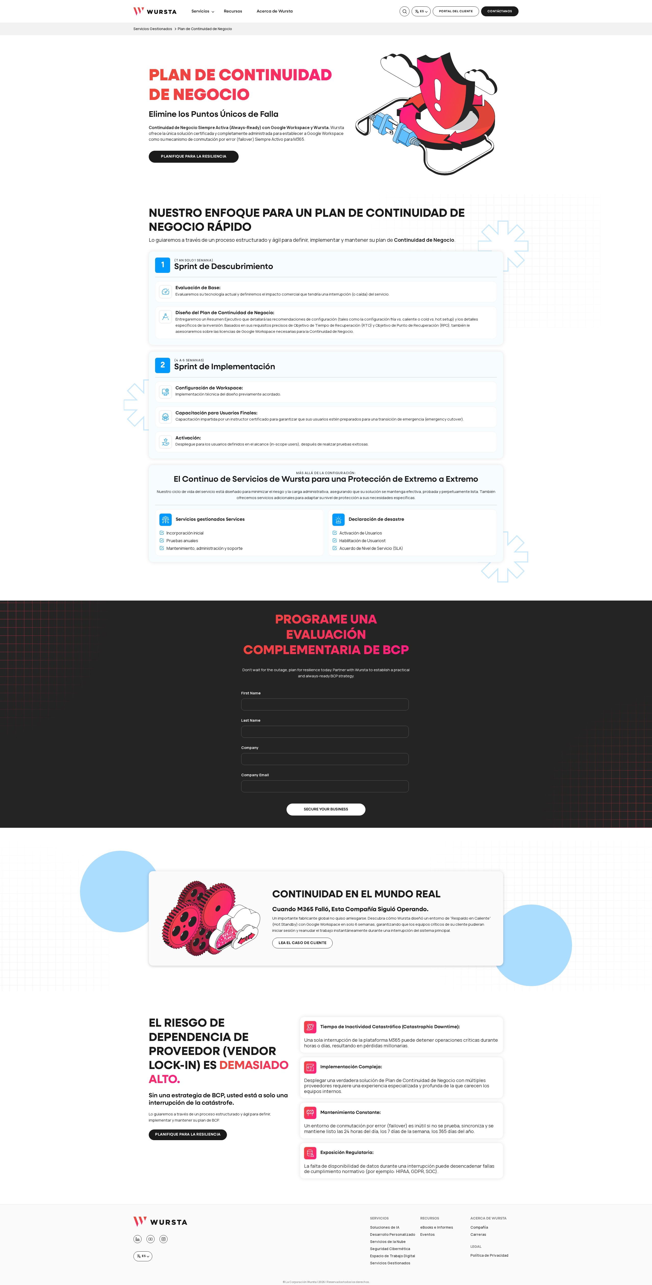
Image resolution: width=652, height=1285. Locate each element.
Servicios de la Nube (388, 1241)
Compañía (479, 1227)
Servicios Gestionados (390, 1263)
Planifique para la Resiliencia (193, 157)
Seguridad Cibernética (390, 1248)
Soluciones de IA (384, 1227)
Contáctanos (499, 11)
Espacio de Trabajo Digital (392, 1256)
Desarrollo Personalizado (392, 1234)
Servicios (200, 11)
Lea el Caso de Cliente (302, 943)
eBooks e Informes (436, 1227)
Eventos (427, 1234)
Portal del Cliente (456, 11)
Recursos (233, 11)
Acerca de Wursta (275, 11)
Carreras (478, 1234)
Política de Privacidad (489, 1255)
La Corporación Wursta (301, 1282)
